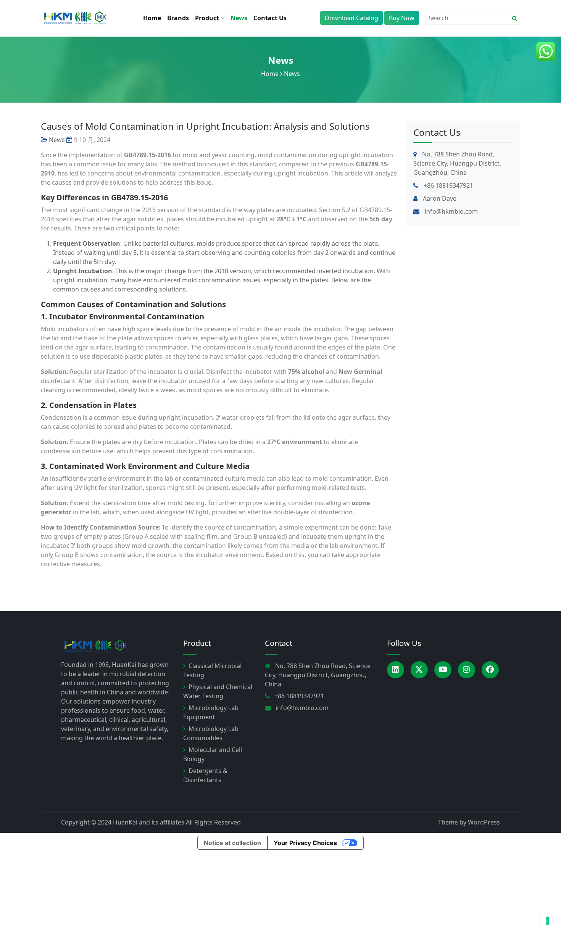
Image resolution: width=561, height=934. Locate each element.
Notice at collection (232, 843)
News (239, 18)
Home (152, 18)
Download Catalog (351, 18)
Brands (178, 18)
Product (208, 18)
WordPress (484, 822)
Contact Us (270, 18)
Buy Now (401, 18)
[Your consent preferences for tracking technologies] (547, 920)
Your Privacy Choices (305, 843)
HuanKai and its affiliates (148, 822)
